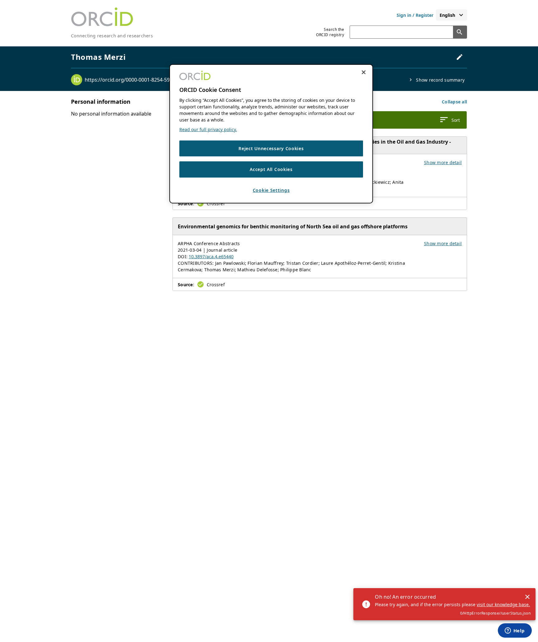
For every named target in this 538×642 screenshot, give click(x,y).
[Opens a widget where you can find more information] (515, 631)
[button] (454, 102)
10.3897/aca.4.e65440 (211, 256)
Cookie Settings (271, 190)
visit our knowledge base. (503, 604)
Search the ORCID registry (330, 32)
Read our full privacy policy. (208, 129)
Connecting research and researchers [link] (112, 36)
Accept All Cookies (271, 170)
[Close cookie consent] (363, 72)
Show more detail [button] (443, 162)
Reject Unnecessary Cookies (271, 148)
